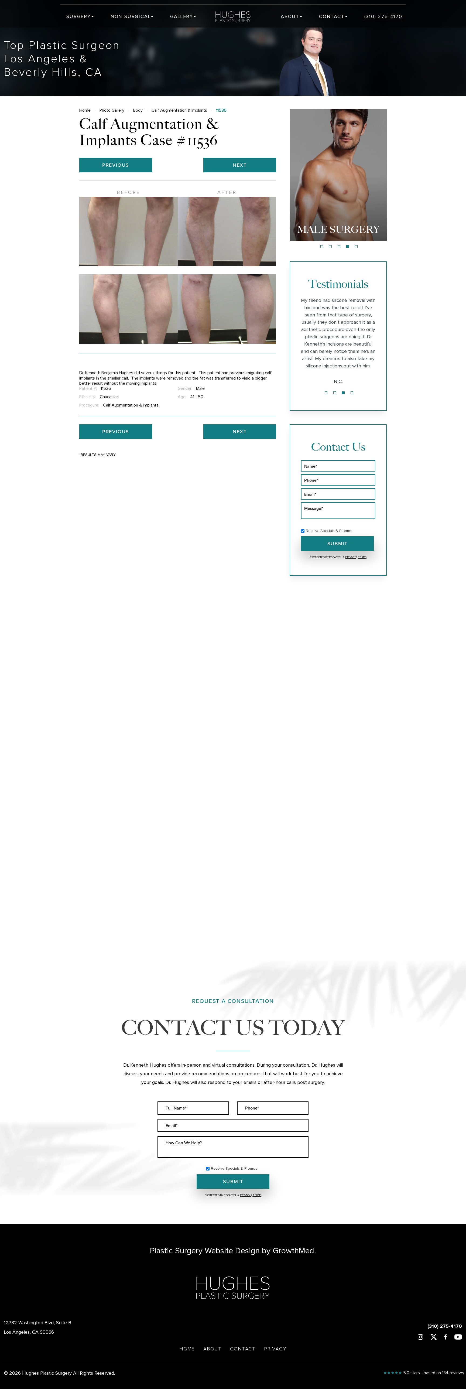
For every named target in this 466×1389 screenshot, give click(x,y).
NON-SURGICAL (338, 229)
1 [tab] (321, 246)
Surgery (78, 16)
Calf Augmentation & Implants (179, 110)
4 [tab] (347, 246)
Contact (332, 16)
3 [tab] (339, 246)
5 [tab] (356, 246)
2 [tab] (330, 246)
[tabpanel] (338, 175)
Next (240, 165)
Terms (362, 557)
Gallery (181, 16)
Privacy (350, 557)
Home (85, 110)
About (290, 16)
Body (138, 110)
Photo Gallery (112, 110)
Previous (115, 165)
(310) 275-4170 (383, 16)
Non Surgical (131, 16)
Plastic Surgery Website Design (205, 1251)
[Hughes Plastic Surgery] (237, 16)
